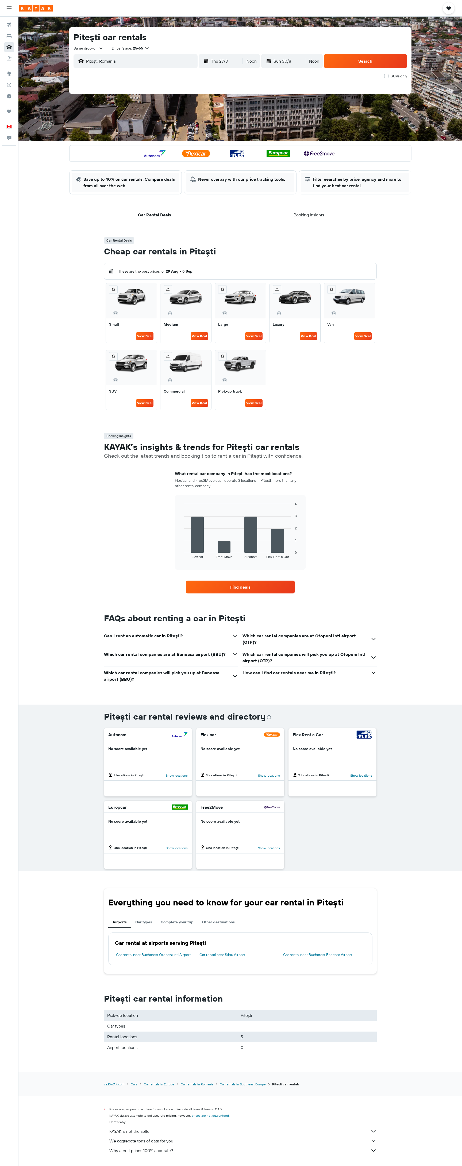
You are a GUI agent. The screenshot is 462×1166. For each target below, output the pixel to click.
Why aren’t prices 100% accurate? (141, 1150)
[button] (9, 8)
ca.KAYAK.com (114, 1084)
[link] (240, 587)
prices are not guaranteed (210, 1116)
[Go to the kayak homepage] (36, 8)
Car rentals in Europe (159, 1084)
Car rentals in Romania (197, 1084)
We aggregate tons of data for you (141, 1141)
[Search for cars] (9, 47)
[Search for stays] (9, 36)
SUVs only (399, 76)
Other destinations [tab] (218, 922)
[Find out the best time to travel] (9, 96)
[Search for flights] (9, 24)
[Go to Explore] (9, 73)
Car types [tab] (143, 922)
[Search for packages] (9, 58)
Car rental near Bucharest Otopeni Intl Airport (153, 954)
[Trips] (9, 111)
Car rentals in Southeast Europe (243, 1084)
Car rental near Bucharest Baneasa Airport (317, 954)
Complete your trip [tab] (177, 922)
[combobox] (88, 48)
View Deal (144, 336)
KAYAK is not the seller (130, 1131)
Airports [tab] (120, 922)
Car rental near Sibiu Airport (222, 954)
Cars (134, 1084)
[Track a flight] (9, 85)
